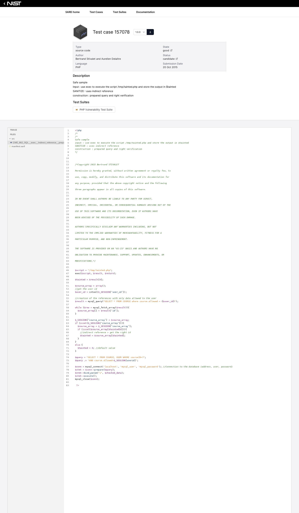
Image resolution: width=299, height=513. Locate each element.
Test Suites (119, 12)
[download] (150, 32)
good (166, 50)
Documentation (145, 12)
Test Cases (96, 12)
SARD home (72, 12)
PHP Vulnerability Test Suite (96, 109)
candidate (169, 58)
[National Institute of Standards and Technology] (11, 4)
